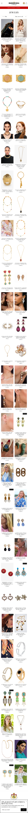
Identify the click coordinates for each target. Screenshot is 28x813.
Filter (5, 16)
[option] (14, 7)
